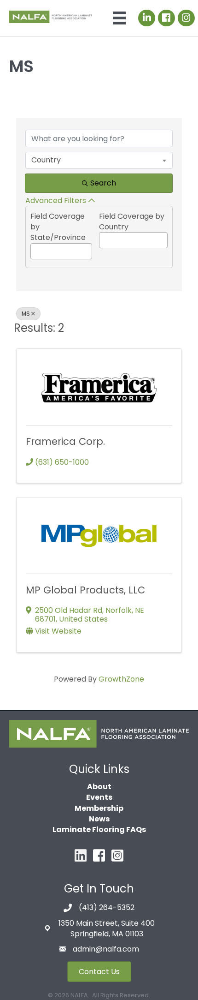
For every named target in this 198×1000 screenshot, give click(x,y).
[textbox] (33, 249)
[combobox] (99, 160)
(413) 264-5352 (106, 907)
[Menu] (119, 18)
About (99, 786)
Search (103, 183)
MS (26, 313)
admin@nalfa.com (106, 949)
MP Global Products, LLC (85, 590)
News (99, 819)
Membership (99, 808)
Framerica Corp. (65, 441)
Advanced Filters (55, 200)
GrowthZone (121, 679)
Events (99, 797)
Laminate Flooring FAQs (99, 829)
